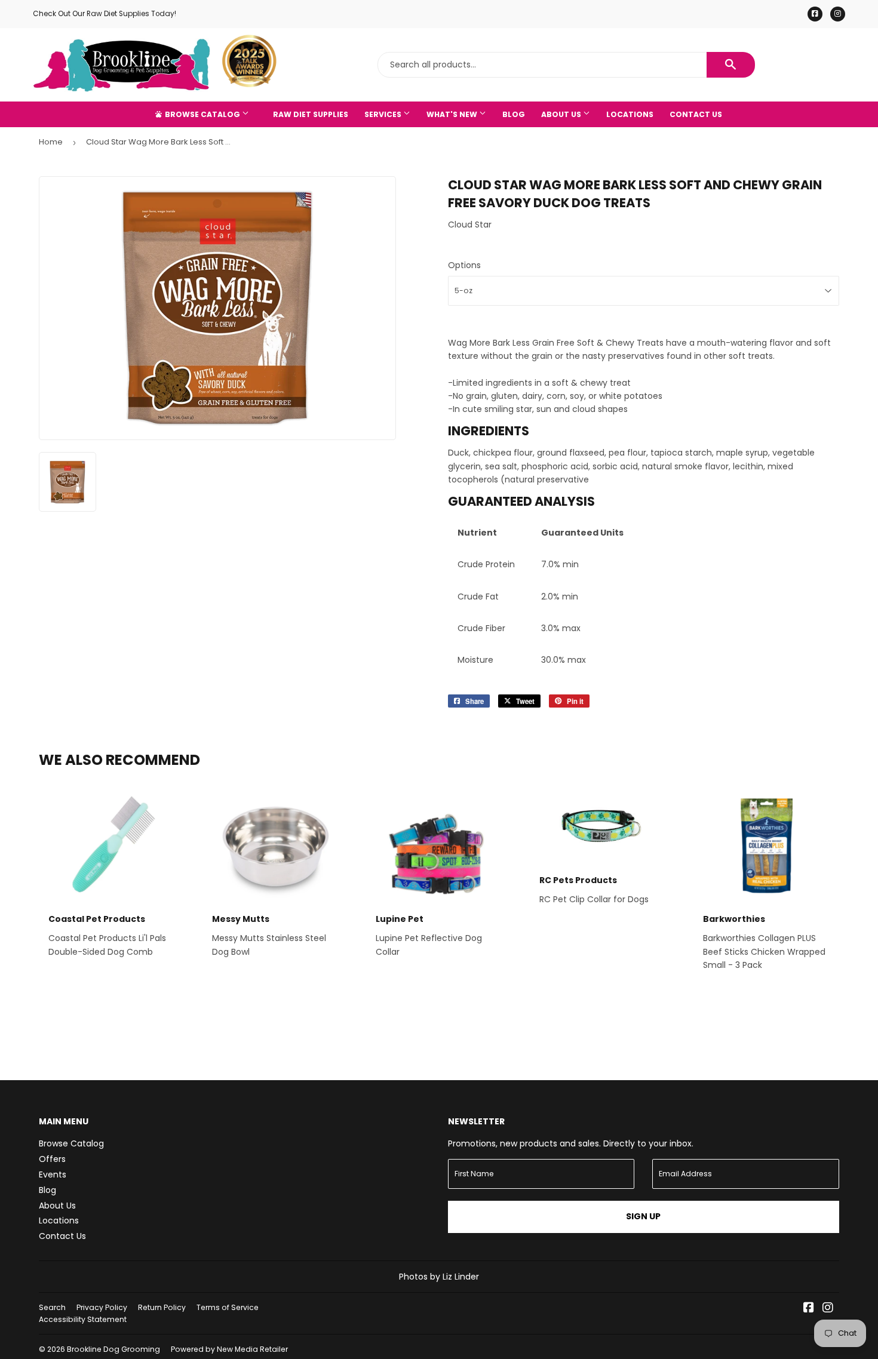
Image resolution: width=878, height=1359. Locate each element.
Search (52, 1307)
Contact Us (696, 114)
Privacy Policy (101, 1307)
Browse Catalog (202, 114)
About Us (562, 114)
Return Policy (162, 1307)
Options (464, 265)
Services (383, 114)
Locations (629, 114)
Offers (52, 1159)
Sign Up (643, 1216)
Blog (513, 114)
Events (52, 1174)
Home (51, 141)
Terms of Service (228, 1307)
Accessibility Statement (83, 1319)
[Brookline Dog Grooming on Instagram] (827, 1309)
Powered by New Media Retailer (229, 1349)
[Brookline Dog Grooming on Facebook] (808, 1309)
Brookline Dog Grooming (113, 1349)
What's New (452, 114)
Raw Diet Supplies (310, 114)
